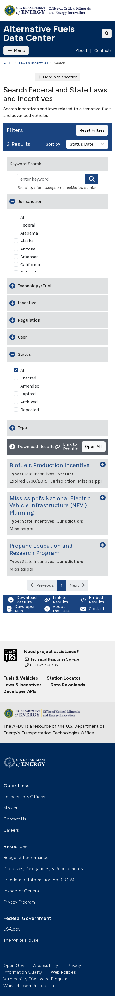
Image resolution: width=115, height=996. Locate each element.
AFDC (8, 63)
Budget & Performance (26, 857)
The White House (21, 940)
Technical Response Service (54, 659)
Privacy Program (19, 902)
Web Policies (63, 972)
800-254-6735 (44, 665)
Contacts (103, 50)
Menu (19, 50)
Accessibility (45, 965)
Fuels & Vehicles (20, 678)
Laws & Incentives (33, 63)
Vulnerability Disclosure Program (35, 979)
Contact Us (14, 819)
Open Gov (13, 965)
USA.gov (11, 929)
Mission (11, 807)
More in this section (60, 77)
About (81, 50)
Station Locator (64, 678)
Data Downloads (68, 684)
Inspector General (21, 890)
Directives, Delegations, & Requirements (43, 868)
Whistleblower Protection (28, 985)
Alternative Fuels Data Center (39, 33)
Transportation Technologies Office (57, 733)
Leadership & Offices (24, 796)
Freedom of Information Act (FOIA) (38, 879)
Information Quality (22, 972)
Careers (11, 830)
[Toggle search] (107, 33)
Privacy (74, 965)
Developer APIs (19, 691)
